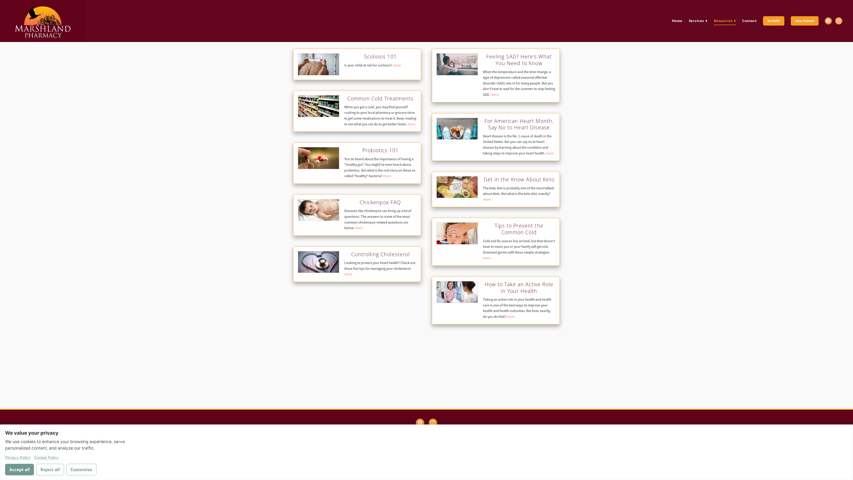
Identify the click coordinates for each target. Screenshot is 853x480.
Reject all (50, 469)
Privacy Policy (18, 457)
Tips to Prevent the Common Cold (519, 229)
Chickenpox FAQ (380, 202)
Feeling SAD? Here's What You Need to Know (519, 60)
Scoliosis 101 (380, 56)
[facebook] (828, 20)
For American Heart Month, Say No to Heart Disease (519, 124)
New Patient (804, 20)
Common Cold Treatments (380, 98)
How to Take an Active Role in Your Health (519, 287)
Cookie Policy (46, 457)
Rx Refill (773, 20)
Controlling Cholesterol (380, 254)
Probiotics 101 (380, 150)
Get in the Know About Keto (519, 179)
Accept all (19, 469)
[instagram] (838, 20)
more (397, 65)
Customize (81, 469)
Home (677, 20)
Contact (749, 20)
